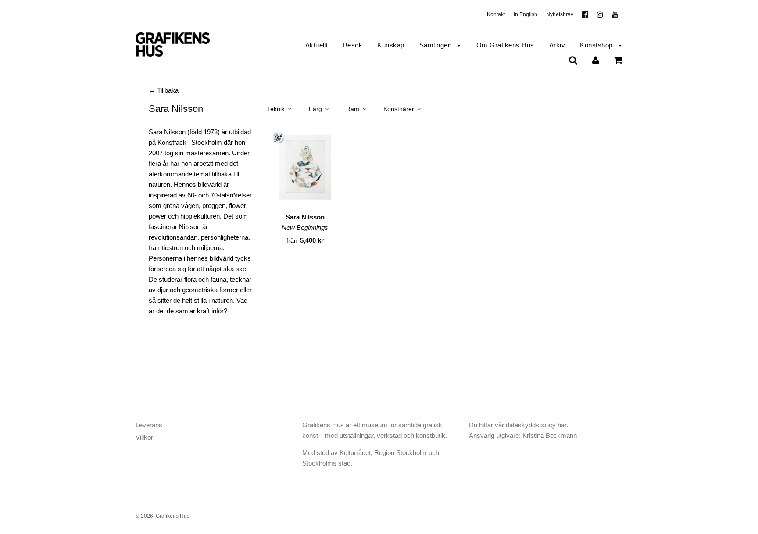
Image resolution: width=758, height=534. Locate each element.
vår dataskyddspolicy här (529, 425)
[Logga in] (595, 60)
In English (525, 14)
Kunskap (390, 45)
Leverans (149, 425)
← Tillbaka (164, 90)
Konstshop (597, 45)
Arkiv (557, 45)
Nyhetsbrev (559, 14)
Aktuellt (316, 45)
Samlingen (436, 45)
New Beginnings (305, 227)
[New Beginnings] (305, 168)
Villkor (144, 437)
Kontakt (496, 14)
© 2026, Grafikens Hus (163, 516)
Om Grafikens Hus (505, 45)
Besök (353, 45)
